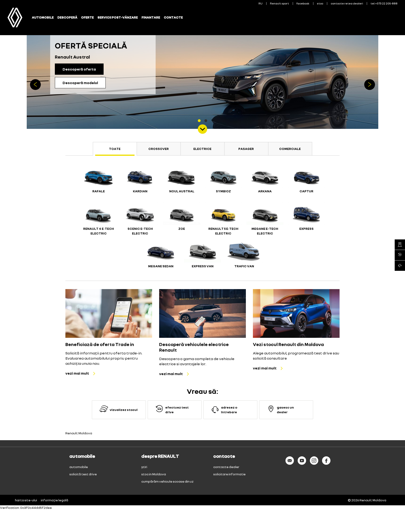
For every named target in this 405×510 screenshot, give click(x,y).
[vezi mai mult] (108, 313)
